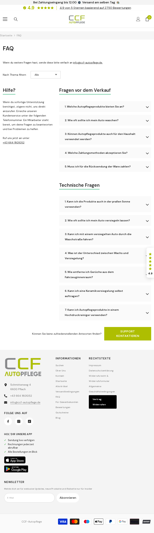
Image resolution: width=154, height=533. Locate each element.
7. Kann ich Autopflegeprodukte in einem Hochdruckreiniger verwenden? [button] (92, 312)
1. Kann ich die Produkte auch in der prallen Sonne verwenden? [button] (97, 204)
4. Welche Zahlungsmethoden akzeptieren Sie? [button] (96, 153)
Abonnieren (68, 498)
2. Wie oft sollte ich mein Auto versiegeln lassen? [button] (97, 220)
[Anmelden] (138, 19)
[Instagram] (19, 421)
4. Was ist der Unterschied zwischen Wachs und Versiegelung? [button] (96, 255)
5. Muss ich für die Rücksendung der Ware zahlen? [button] (98, 166)
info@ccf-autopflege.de (25, 402)
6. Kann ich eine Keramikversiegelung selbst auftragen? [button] (94, 293)
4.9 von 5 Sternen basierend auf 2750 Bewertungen (95, 8)
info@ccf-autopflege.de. (88, 62)
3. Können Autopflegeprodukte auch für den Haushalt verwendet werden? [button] (100, 136)
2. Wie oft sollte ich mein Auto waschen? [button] (92, 120)
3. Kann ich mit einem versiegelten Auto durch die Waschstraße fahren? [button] (98, 236)
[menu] (5, 19)
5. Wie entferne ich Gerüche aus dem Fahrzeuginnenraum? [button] (89, 274)
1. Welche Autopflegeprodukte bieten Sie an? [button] (94, 106)
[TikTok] (29, 421)
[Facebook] (8, 421)
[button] (46, 74)
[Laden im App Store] (15, 460)
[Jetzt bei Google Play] (16, 469)
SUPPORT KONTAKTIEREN (127, 333)
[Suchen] (16, 19)
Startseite (6, 35)
